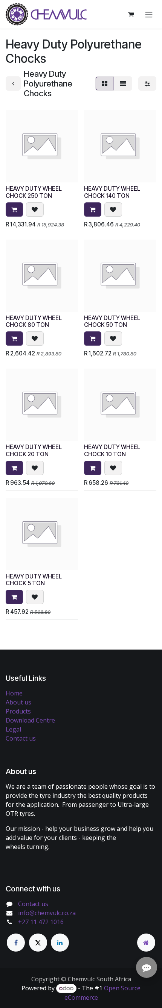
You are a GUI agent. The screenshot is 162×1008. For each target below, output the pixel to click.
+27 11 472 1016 (41, 922)
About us (18, 702)
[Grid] (104, 83)
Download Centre (30, 720)
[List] (122, 83)
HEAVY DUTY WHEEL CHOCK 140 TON (112, 192)
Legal (13, 729)
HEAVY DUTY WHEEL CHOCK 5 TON (34, 580)
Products (18, 711)
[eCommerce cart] (130, 14)
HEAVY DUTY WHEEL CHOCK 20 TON (34, 450)
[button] (14, 209)
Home (14, 693)
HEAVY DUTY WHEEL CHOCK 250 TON (34, 192)
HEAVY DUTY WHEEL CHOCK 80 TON (34, 321)
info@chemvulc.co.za (47, 913)
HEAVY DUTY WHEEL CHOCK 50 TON (112, 321)
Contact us (21, 738)
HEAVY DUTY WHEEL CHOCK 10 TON (112, 450)
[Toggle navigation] (148, 14)
